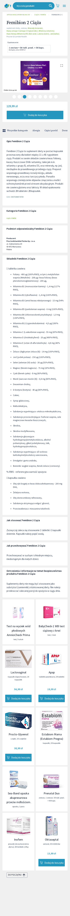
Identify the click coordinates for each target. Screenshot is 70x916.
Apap (52, 672)
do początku (14, 874)
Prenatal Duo (52, 793)
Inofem (18, 839)
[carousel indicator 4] (29, 96)
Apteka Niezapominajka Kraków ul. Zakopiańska (18, 15)
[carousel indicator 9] (55, 96)
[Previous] (7, 78)
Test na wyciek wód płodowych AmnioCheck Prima (18, 630)
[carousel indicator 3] (24, 96)
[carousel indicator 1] (14, 96)
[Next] (62, 78)
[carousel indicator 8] (50, 96)
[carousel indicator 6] (40, 96)
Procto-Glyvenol (18, 734)
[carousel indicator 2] (19, 96)
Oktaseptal (51, 839)
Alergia (36, 130)
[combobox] (34, 6)
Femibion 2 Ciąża (59, 15)
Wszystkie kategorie (17, 130)
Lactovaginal (18, 672)
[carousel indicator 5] (35, 96)
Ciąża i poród (40, 15)
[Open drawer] (64, 6)
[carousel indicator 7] (45, 96)
